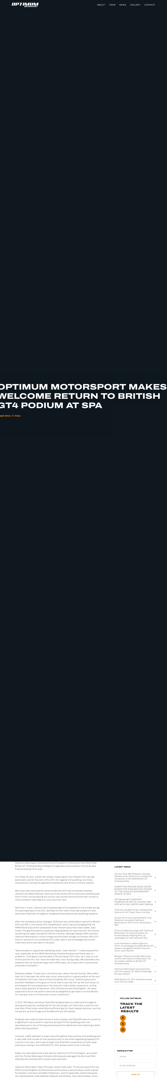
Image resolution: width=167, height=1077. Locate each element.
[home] (25, 5)
